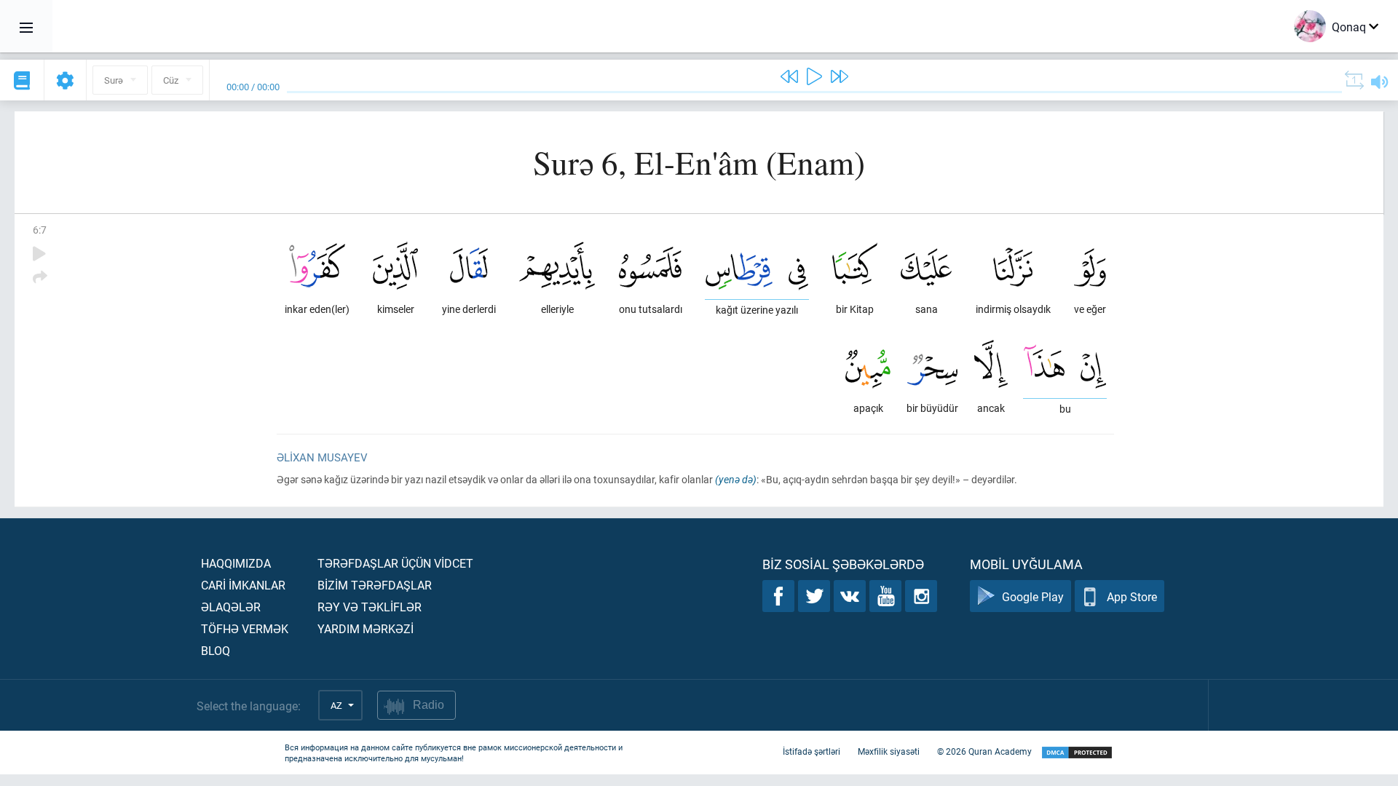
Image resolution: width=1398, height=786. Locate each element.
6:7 (40, 230)
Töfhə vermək (244, 628)
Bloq (215, 650)
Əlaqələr (231, 606)
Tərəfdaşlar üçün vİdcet (395, 563)
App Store (1132, 596)
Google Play (1033, 596)
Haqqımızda (236, 563)
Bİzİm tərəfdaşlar (374, 584)
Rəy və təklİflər (369, 606)
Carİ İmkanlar (243, 584)
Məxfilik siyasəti (889, 751)
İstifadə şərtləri (811, 751)
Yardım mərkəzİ (365, 628)
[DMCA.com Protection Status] (1076, 753)
